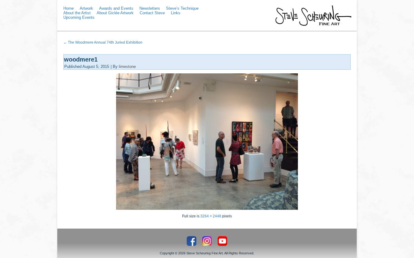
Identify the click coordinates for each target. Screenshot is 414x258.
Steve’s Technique (182, 8)
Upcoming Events (79, 17)
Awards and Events (116, 8)
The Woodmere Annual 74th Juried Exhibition (102, 42)
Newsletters (149, 8)
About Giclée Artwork (115, 13)
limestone (127, 66)
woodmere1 (81, 59)
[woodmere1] (207, 208)
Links (175, 13)
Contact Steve (152, 13)
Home (68, 8)
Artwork (86, 8)
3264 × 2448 (210, 216)
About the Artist (77, 13)
